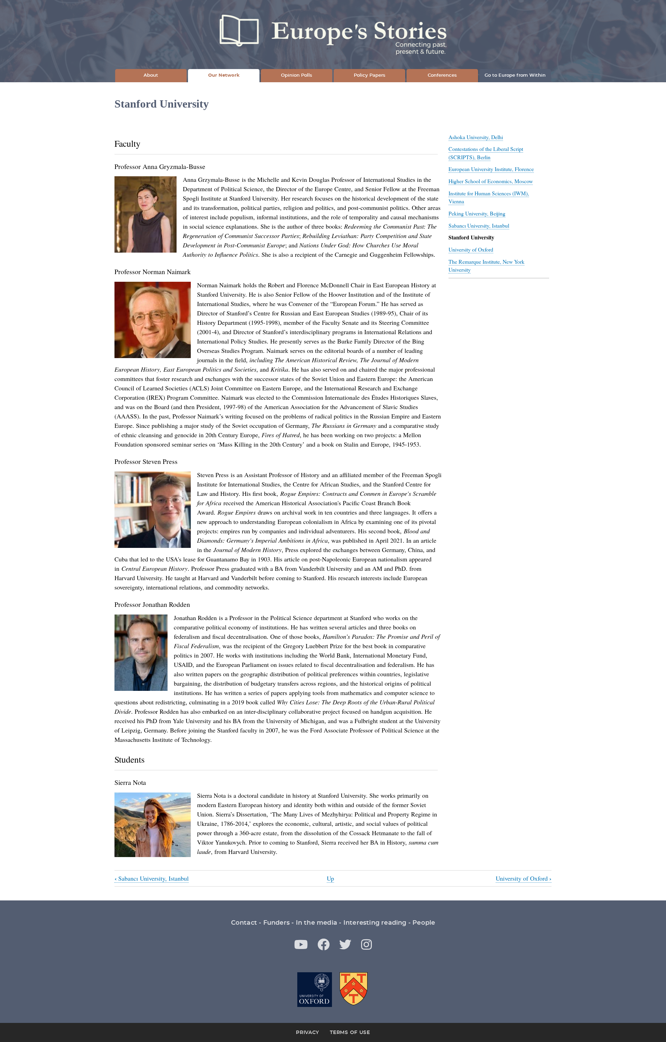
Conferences (442, 75)
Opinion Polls (296, 75)
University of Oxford (471, 249)
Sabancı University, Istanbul (479, 225)
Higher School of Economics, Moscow (491, 181)
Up (330, 878)
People (423, 923)
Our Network (224, 75)
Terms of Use (350, 1032)
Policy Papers (369, 75)
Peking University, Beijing (477, 213)
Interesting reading (375, 923)
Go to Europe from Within (515, 75)
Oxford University (314, 989)
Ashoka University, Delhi (476, 137)
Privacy (307, 1032)
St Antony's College (354, 989)
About (151, 75)
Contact (244, 923)
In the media (316, 923)
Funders (276, 923)
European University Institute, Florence (491, 168)
